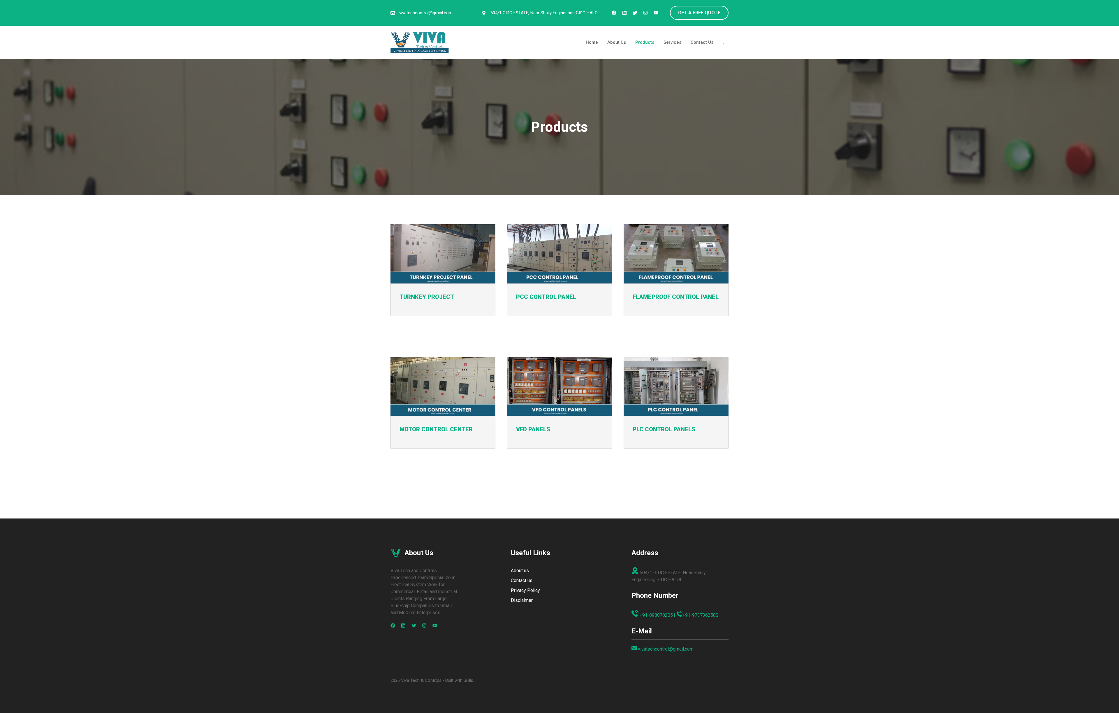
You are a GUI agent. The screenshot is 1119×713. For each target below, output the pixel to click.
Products (644, 42)
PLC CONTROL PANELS (664, 429)
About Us (616, 42)
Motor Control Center (436, 429)
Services (672, 42)
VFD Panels (533, 429)
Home (592, 42)
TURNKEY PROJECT (427, 296)
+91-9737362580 (700, 615)
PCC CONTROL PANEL (546, 296)
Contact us (521, 580)
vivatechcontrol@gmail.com (426, 12)
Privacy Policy (525, 590)
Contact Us (702, 42)
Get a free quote (699, 12)
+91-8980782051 (657, 615)
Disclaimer (522, 600)
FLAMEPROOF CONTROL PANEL (676, 296)
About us (520, 570)
